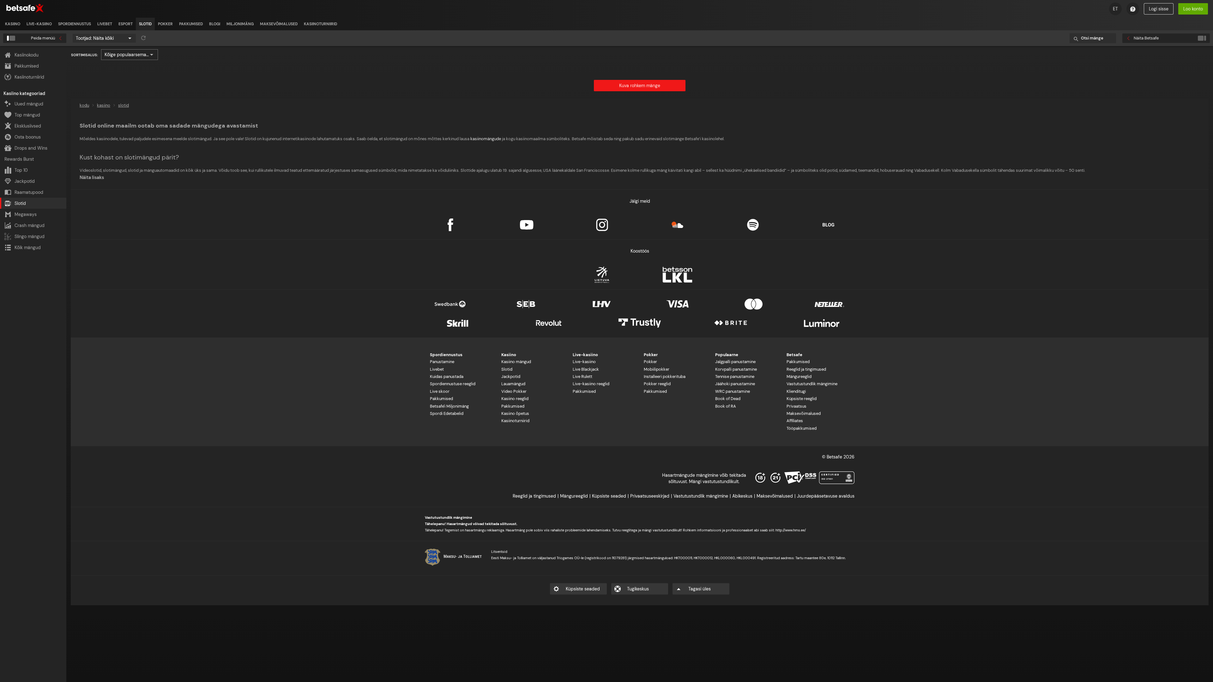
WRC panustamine (732, 391)
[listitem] (12, 24)
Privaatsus (796, 406)
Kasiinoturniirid (515, 420)
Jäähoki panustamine (735, 383)
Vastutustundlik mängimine (812, 383)
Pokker (650, 361)
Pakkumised (441, 398)
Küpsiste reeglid (802, 398)
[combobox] (104, 38)
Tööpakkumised (802, 428)
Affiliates (795, 420)
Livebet (437, 369)
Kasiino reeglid (514, 398)
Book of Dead (727, 398)
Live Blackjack (586, 369)
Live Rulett (582, 376)
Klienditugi (796, 391)
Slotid (506, 369)
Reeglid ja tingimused (806, 369)
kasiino (103, 105)
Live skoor (440, 391)
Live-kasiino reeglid (591, 383)
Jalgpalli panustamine (735, 361)
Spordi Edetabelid (446, 413)
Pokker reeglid (657, 383)
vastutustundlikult (667, 530)
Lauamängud (513, 383)
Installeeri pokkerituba (664, 376)
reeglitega (630, 530)
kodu (84, 105)
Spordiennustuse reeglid (452, 383)
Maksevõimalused (804, 413)
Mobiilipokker (656, 369)
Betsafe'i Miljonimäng (449, 406)
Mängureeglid (799, 376)
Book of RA (725, 406)
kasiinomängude (485, 138)
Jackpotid (510, 376)
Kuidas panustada (446, 376)
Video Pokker (514, 391)
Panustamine (442, 361)
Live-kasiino (584, 361)
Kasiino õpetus (515, 413)
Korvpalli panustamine (736, 369)
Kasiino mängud (516, 361)
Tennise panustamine (734, 376)
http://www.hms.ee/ (790, 530)
